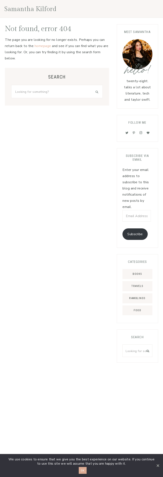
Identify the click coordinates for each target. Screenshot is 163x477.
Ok (82, 470)
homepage (43, 46)
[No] (158, 465)
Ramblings (137, 298)
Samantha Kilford (30, 9)
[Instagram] (141, 132)
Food (137, 310)
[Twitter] (127, 132)
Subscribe (135, 234)
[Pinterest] (134, 132)
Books (137, 273)
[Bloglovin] (148, 132)
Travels (137, 286)
